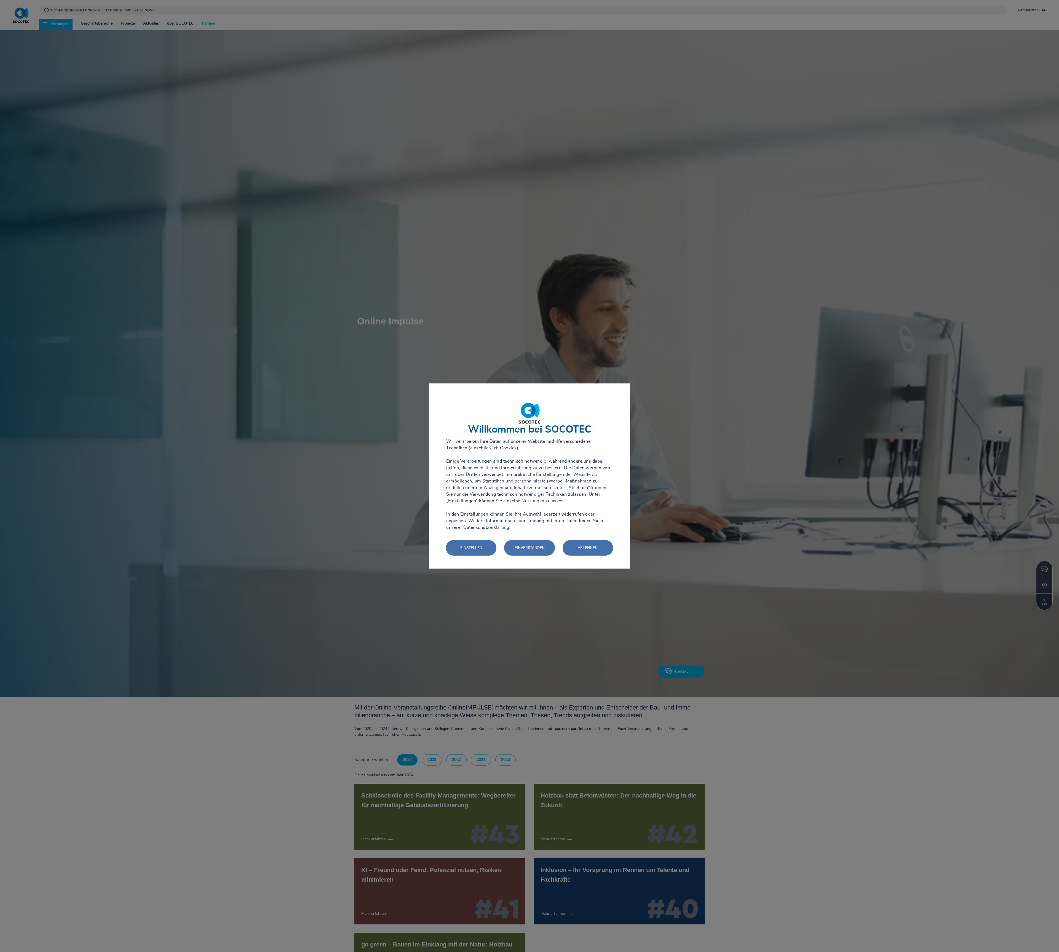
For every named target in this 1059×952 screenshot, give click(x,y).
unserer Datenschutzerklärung (477, 527)
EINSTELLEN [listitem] (471, 547)
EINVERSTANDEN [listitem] (530, 547)
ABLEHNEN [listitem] (588, 547)
